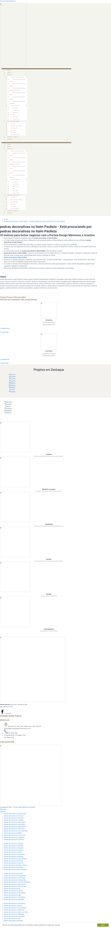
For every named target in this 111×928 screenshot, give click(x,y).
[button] (36, 68)
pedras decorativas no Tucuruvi (13, 816)
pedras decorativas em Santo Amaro (15, 865)
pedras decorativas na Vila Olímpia (14, 878)
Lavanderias (14, 127)
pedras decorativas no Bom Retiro (14, 854)
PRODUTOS (10, 74)
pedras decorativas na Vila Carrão (14, 824)
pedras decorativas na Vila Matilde (14, 897)
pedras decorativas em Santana (13, 820)
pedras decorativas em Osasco (13, 873)
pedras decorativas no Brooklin (13, 846)
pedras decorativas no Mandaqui (14, 914)
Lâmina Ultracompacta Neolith (17, 97)
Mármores (15, 112)
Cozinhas (49, 454)
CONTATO (9, 139)
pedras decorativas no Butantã (13, 920)
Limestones (16, 110)
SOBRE (9, 72)
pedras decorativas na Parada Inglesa (15, 869)
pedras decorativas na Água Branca (15, 826)
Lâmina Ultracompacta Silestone (17, 102)
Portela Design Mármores (8, 1)
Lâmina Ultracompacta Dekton (17, 80)
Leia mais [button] (57, 925)
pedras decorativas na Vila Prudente (15, 858)
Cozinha (13, 123)
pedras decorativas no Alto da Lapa (15, 886)
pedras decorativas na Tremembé (14, 916)
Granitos (15, 107)
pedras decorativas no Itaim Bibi (14, 899)
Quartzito (15, 116)
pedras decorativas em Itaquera (13, 848)
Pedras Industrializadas (17, 77)
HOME (8, 70)
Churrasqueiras (15, 134)
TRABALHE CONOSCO (12, 136)
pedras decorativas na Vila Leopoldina (16, 831)
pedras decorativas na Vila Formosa (15, 813)
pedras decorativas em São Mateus (15, 893)
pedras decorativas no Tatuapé (13, 843)
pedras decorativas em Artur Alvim (14, 835)
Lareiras (13, 130)
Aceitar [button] (103, 925)
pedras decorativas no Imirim (13, 852)
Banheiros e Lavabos (16, 125)
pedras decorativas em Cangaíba (14, 837)
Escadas (13, 132)
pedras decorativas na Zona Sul (13, 863)
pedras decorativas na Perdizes (13, 850)
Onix (14, 114)
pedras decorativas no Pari (12, 918)
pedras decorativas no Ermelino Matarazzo (17, 882)
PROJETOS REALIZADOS (13, 121)
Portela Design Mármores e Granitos (24, 807)
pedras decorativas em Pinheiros (14, 839)
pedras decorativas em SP (12, 888)
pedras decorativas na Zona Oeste (14, 822)
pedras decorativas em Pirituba (13, 861)
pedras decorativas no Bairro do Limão (16, 912)
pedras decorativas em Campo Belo (15, 880)
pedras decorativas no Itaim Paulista (15, 908)
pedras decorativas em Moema (13, 867)
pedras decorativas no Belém (13, 833)
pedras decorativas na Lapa (12, 895)
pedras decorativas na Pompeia (13, 856)
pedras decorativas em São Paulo (14, 828)
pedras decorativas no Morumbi (14, 818)
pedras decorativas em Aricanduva (14, 903)
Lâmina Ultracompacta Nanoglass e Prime (17, 89)
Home (6, 219)
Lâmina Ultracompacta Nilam (17, 93)
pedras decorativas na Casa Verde (14, 884)
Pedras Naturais (15, 105)
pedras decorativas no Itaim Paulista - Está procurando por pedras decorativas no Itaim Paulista (35, 221)
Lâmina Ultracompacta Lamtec (17, 84)
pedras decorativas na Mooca (13, 905)
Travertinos (16, 119)
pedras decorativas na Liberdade (14, 910)
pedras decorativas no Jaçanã (13, 890)
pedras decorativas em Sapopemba (15, 875)
